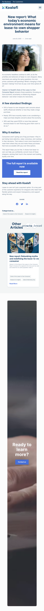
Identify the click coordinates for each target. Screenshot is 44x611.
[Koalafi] (10, 7)
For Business (6, 2)
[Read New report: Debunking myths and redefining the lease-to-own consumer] (25, 242)
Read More (14, 282)
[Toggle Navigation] (40, 7)
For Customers (18, 2)
